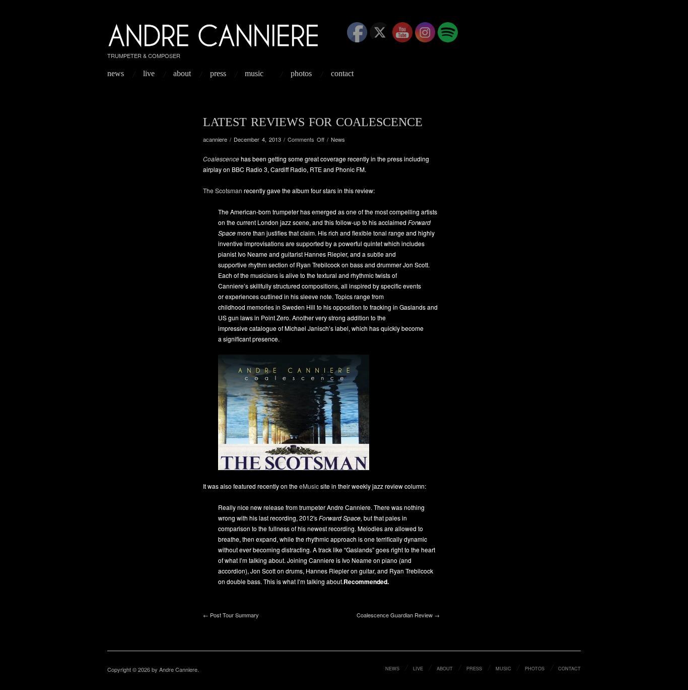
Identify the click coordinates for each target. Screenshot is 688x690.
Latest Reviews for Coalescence (313, 122)
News (115, 74)
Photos (301, 74)
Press (218, 74)
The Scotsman (222, 190)
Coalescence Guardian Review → (398, 615)
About (182, 74)
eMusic (309, 486)
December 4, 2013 (257, 139)
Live (149, 74)
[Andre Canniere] (213, 33)
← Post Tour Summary (231, 615)
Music (254, 74)
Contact (342, 74)
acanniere (215, 139)
